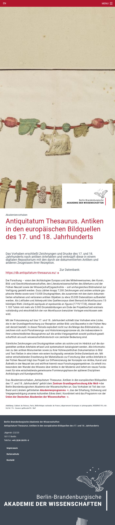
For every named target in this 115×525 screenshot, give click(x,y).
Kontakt (10, 460)
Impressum (12, 448)
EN (4, 3)
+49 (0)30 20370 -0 (20, 440)
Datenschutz (13, 454)
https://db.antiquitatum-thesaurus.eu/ (31, 272)
